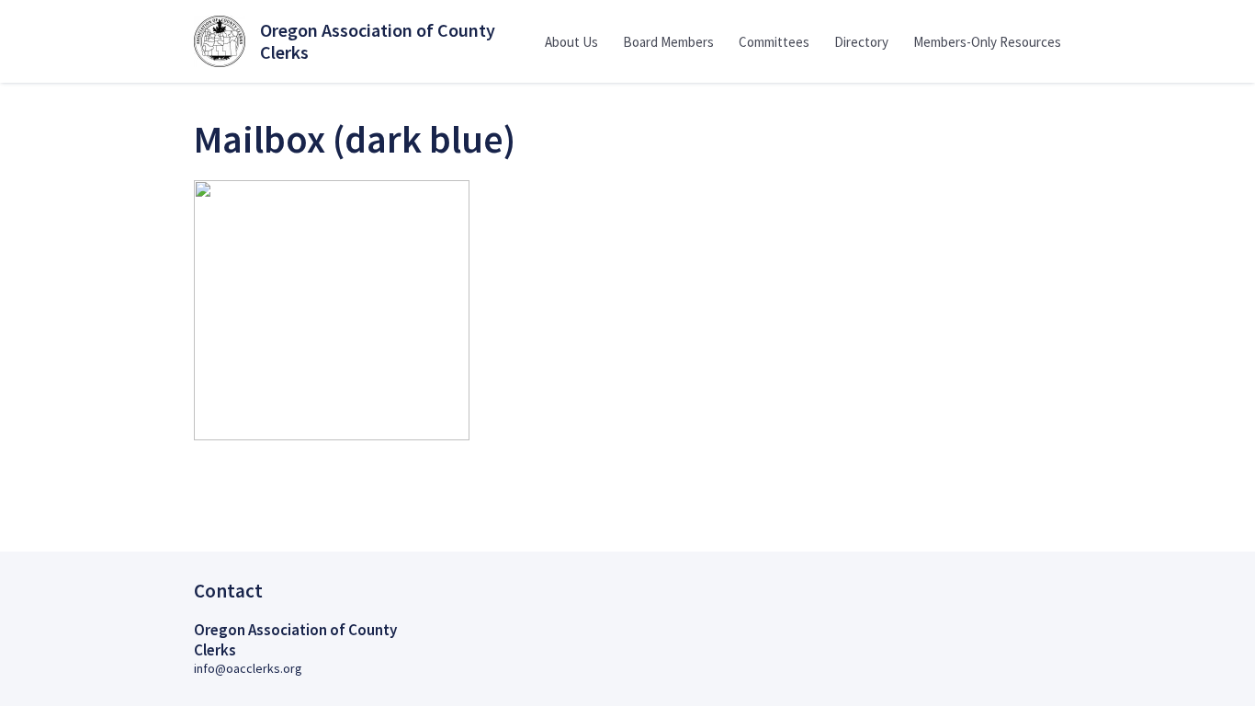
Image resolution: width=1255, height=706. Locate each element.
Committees (774, 42)
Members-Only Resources (987, 42)
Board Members (668, 42)
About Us (571, 42)
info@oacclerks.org (248, 668)
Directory (861, 42)
